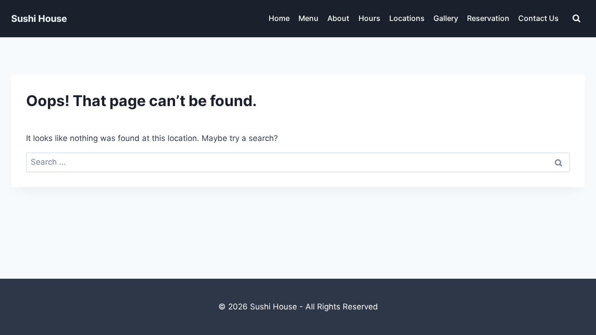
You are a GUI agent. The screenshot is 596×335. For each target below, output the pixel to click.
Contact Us (538, 18)
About (338, 18)
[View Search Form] (576, 18)
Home (279, 18)
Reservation (488, 18)
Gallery (445, 18)
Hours (369, 18)
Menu (308, 18)
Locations (407, 18)
